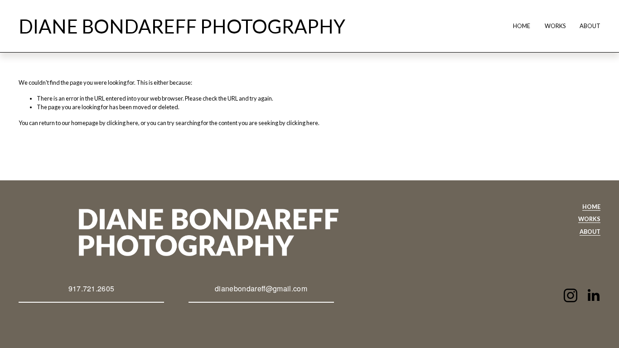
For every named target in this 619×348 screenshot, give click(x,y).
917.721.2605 (91, 288)
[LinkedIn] (593, 295)
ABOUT (590, 25)
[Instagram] (570, 295)
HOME (521, 25)
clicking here (122, 122)
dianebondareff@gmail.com (261, 288)
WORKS (555, 25)
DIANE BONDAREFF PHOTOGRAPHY (182, 26)
